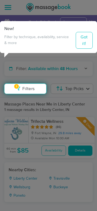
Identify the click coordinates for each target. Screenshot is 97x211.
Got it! (84, 40)
